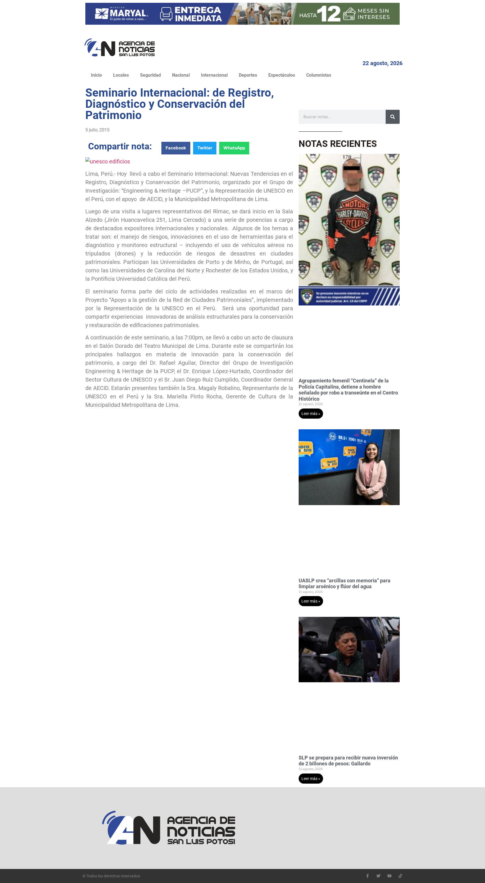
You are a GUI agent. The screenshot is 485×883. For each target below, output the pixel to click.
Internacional (214, 75)
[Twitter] (378, 876)
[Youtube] (389, 876)
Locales (121, 75)
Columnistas (318, 75)
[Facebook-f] (367, 876)
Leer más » (310, 413)
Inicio (96, 75)
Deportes (248, 75)
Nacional (181, 75)
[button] (175, 148)
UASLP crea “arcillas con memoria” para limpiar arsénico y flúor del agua (344, 584)
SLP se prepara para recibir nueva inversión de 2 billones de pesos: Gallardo (348, 761)
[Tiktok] (400, 876)
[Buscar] (393, 117)
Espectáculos (281, 75)
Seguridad (150, 75)
